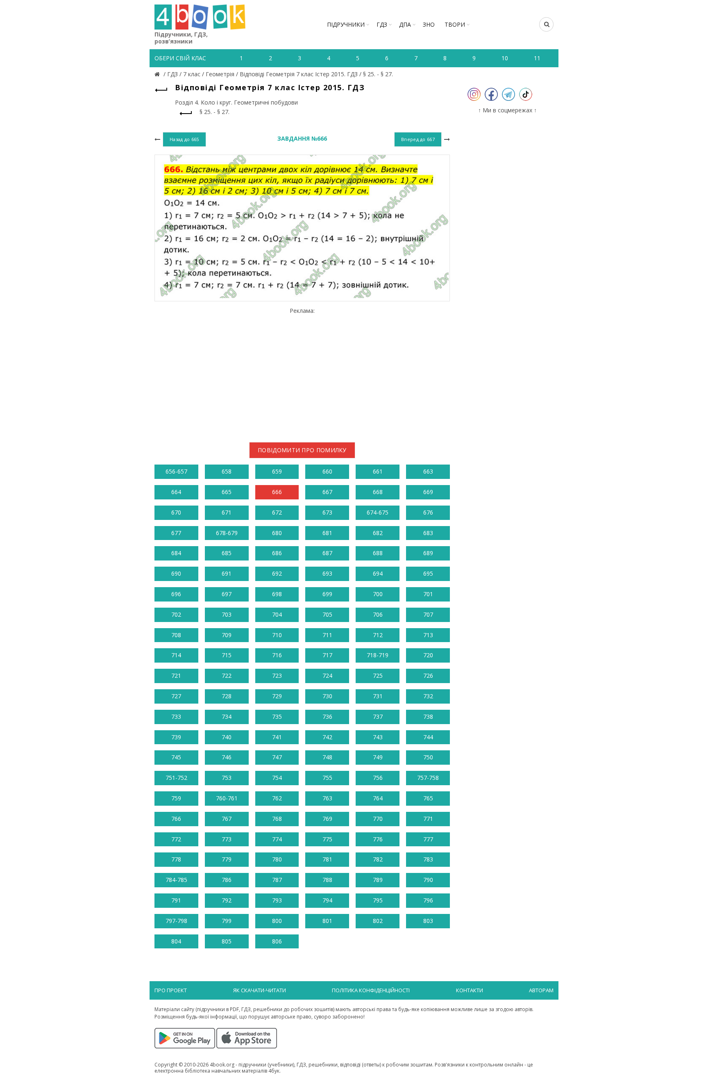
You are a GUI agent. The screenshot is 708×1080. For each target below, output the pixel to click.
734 (226, 716)
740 (226, 737)
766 (176, 819)
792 (226, 900)
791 (176, 900)
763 (327, 798)
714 (176, 655)
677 (176, 533)
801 (327, 921)
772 (176, 839)
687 (327, 553)
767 (226, 819)
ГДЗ (382, 24)
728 (226, 696)
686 (277, 553)
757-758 (428, 778)
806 (277, 941)
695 (428, 573)
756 (378, 778)
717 (327, 655)
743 (378, 737)
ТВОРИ (455, 24)
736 (327, 716)
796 (428, 900)
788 (327, 880)
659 (277, 471)
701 (428, 594)
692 (277, 573)
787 (277, 880)
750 (428, 757)
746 (226, 757)
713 (428, 635)
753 (226, 778)
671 (226, 512)
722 (226, 675)
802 (378, 921)
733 (176, 716)
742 (327, 737)
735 (277, 716)
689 (428, 553)
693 (327, 573)
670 (176, 512)
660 (327, 471)
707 (428, 614)
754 (277, 778)
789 (378, 880)
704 (277, 614)
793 (277, 900)
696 (176, 594)
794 (327, 900)
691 (226, 573)
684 (176, 553)
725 (378, 675)
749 (378, 757)
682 (378, 533)
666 (277, 492)
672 (277, 512)
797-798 (176, 921)
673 (327, 512)
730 (327, 696)
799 (226, 921)
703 (226, 614)
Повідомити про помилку (302, 450)
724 (327, 675)
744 (428, 737)
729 (277, 696)
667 (327, 492)
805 (226, 941)
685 (226, 553)
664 (176, 492)
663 (428, 471)
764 (378, 798)
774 (277, 839)
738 (428, 716)
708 (176, 635)
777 (428, 839)
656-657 (176, 471)
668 (378, 492)
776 (378, 839)
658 (226, 471)
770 (378, 819)
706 (378, 614)
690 (176, 573)
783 (428, 859)
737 (378, 716)
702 (176, 614)
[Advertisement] (302, 371)
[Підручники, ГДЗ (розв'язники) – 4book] (158, 74)
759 (176, 798)
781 (327, 859)
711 (327, 635)
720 (428, 655)
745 (176, 757)
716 (277, 655)
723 (277, 675)
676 (428, 512)
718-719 (377, 655)
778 (176, 859)
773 (226, 839)
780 (277, 859)
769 (327, 819)
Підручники (346, 24)
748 (327, 757)
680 (277, 533)
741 (277, 737)
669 (428, 492)
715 (226, 655)
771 (428, 819)
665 (226, 492)
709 (226, 635)
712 (378, 635)
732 (428, 696)
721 (176, 675)
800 (277, 921)
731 (378, 696)
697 (226, 594)
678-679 (227, 533)
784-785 (176, 880)
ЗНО (429, 24)
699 (327, 594)
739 (176, 737)
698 (277, 594)
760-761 (227, 798)
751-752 (176, 778)
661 (378, 471)
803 (428, 921)
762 (277, 798)
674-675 (377, 512)
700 (378, 594)
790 (428, 880)
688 (378, 553)
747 (277, 757)
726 (428, 675)
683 (428, 533)
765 (428, 798)
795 (378, 900)
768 (277, 819)
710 (277, 635)
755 (327, 778)
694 (378, 573)
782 (378, 859)
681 (327, 533)
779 (226, 859)
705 (327, 614)
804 (176, 941)
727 (176, 696)
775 (327, 839)
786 (226, 880)
